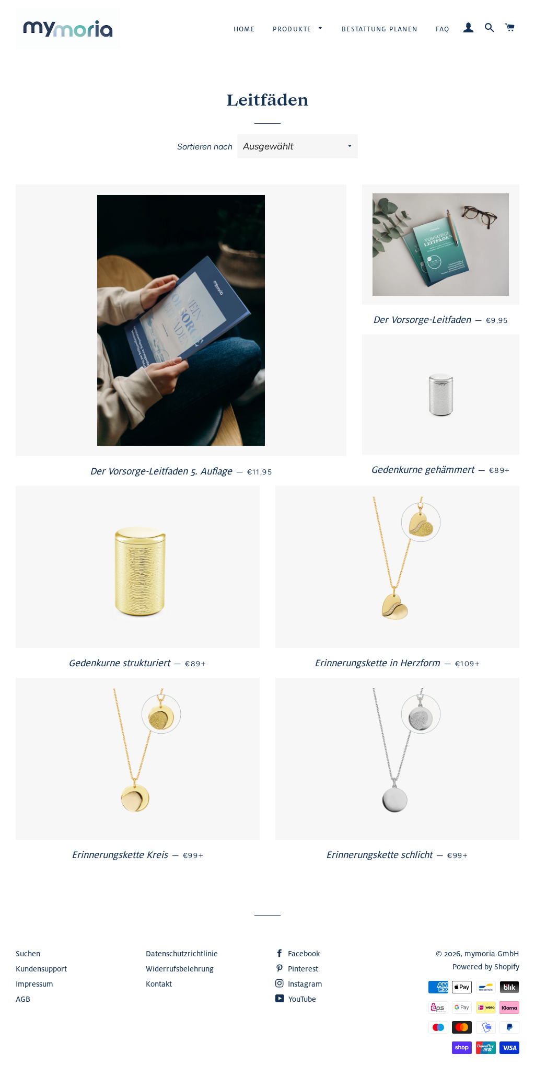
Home (244, 29)
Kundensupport (41, 969)
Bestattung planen (380, 29)
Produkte (293, 29)
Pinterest (302, 969)
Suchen (28, 953)
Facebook (303, 953)
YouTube (301, 999)
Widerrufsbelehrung (180, 969)
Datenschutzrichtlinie (182, 953)
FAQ (443, 29)
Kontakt (159, 984)
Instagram (304, 984)
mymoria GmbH (491, 953)
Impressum (34, 984)
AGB (23, 999)
